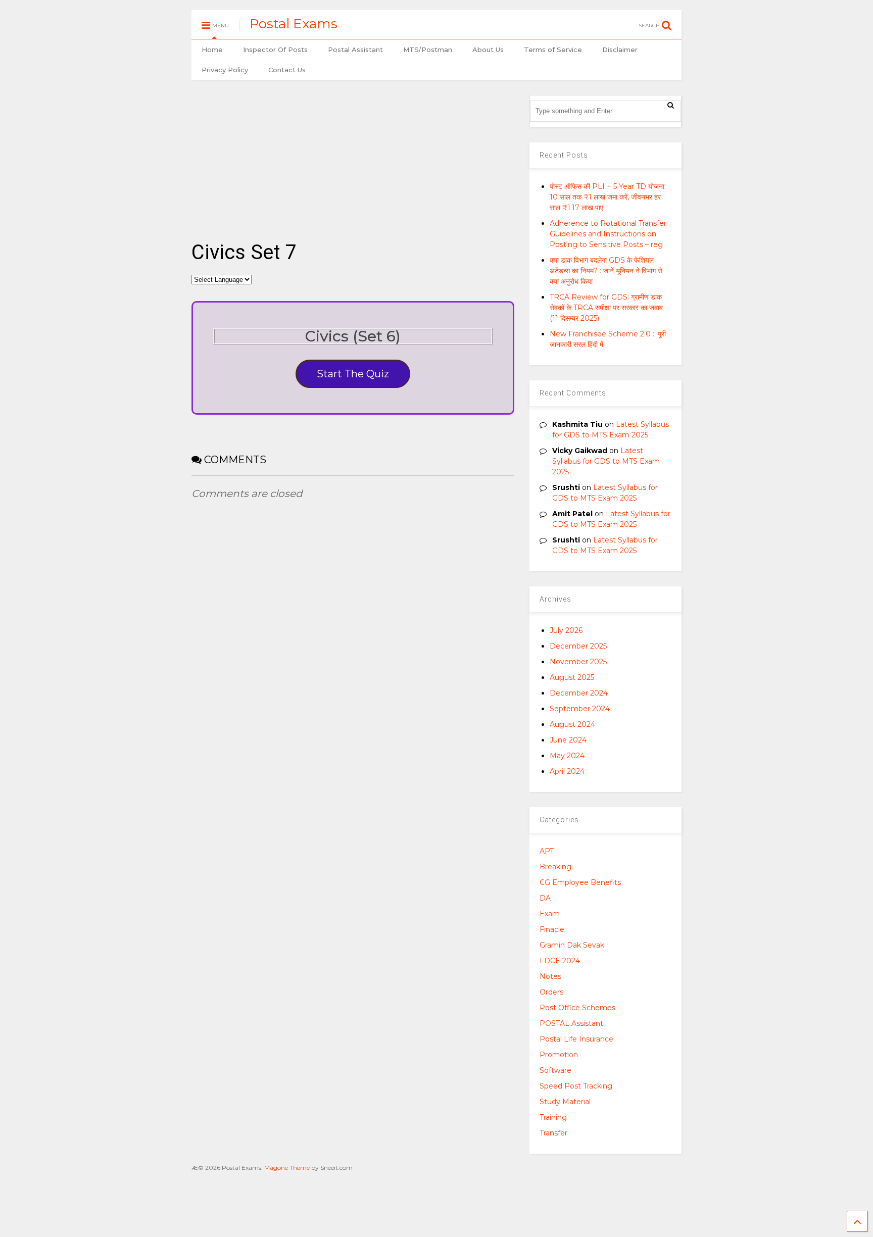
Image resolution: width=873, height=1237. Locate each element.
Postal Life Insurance (576, 1039)
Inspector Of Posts (275, 49)
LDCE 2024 (560, 960)
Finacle (552, 929)
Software (555, 1070)
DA (545, 898)
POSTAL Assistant (571, 1023)
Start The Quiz (353, 374)
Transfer (553, 1132)
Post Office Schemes (577, 1007)
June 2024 (568, 740)
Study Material (565, 1101)
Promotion (559, 1054)
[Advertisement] (353, 154)
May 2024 (567, 755)
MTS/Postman (427, 49)
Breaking (555, 866)
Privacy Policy (225, 70)
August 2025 (572, 677)
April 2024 (567, 771)
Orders (551, 992)
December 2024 (579, 693)
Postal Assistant (355, 49)
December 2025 (578, 646)
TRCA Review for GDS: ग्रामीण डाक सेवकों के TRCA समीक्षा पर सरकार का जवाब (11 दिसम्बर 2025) (606, 307)
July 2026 (566, 630)
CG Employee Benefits (580, 882)
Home (212, 49)
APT (547, 851)
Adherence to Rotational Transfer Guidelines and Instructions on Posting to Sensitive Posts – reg (608, 234)
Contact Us (287, 70)
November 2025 (578, 661)
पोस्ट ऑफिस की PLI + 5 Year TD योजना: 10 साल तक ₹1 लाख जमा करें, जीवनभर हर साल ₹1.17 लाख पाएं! (608, 197)
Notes (550, 976)
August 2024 (572, 724)
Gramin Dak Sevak (572, 945)
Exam (550, 913)
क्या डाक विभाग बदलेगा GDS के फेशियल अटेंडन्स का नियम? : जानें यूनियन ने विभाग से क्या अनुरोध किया (606, 271)
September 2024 (580, 708)
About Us (488, 49)
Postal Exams (293, 23)
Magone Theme (287, 1167)
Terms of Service (553, 49)
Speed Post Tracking (576, 1086)
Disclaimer (620, 49)
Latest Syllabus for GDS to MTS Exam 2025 (606, 461)
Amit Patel (572, 513)
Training (553, 1117)
